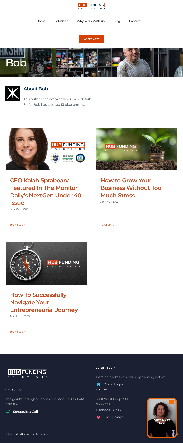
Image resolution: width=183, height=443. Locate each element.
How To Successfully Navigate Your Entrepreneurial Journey (44, 302)
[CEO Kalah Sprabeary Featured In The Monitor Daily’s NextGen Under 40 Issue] (46, 149)
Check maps (113, 417)
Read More (16, 225)
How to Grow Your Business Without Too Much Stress (130, 188)
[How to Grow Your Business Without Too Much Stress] (136, 149)
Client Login (113, 384)
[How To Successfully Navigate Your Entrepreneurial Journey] (46, 263)
